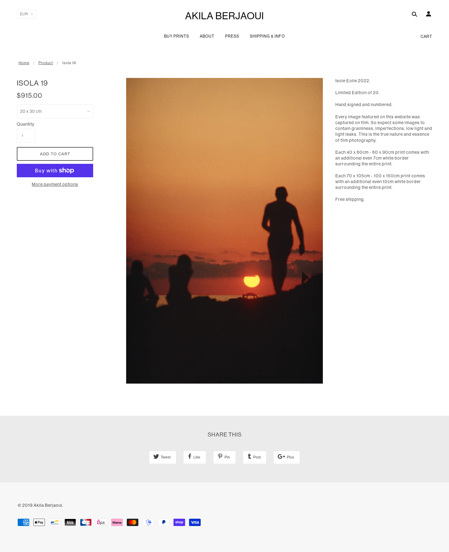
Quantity (26, 124)
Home (24, 63)
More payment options (55, 184)
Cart (426, 36)
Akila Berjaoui (224, 15)
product (45, 63)
